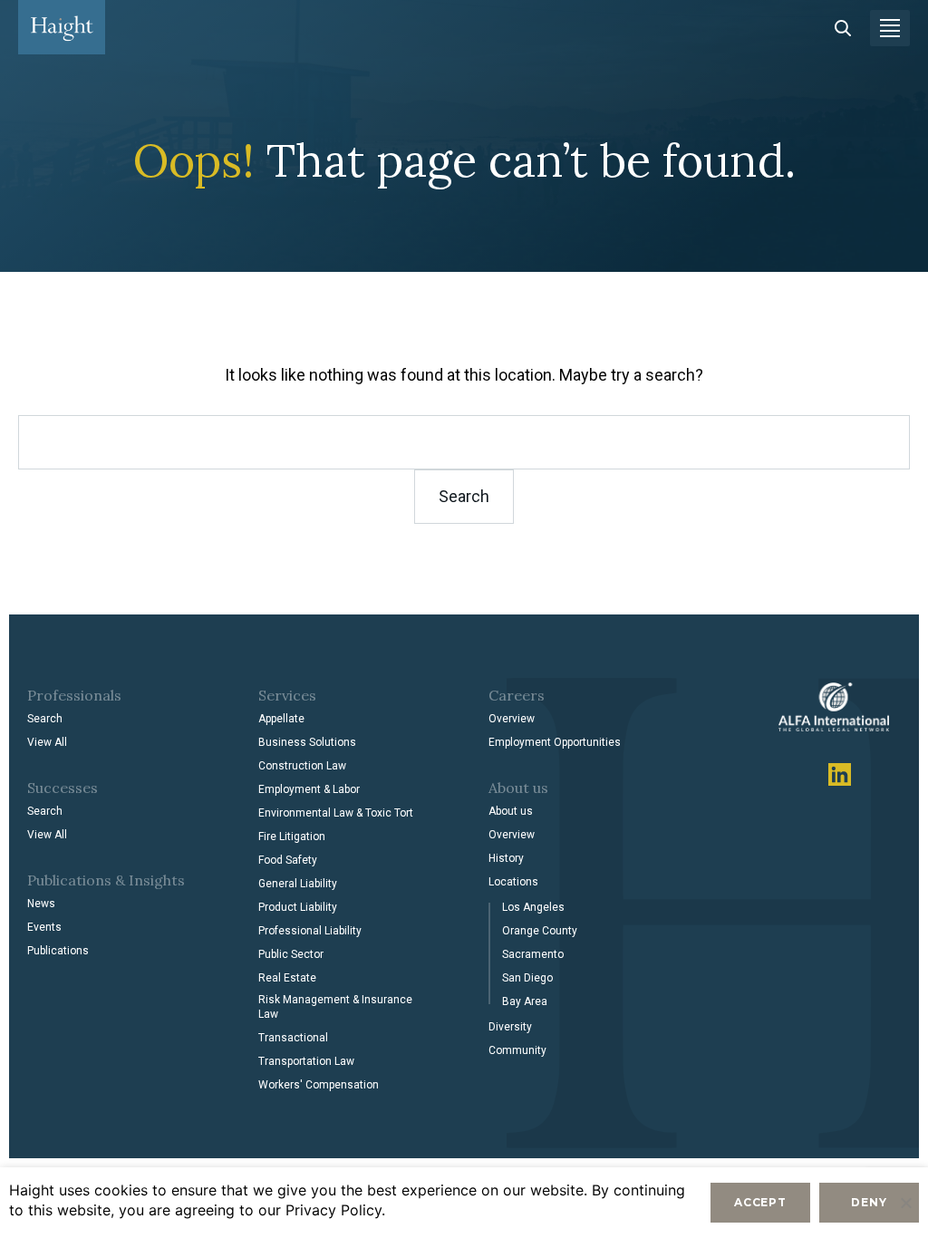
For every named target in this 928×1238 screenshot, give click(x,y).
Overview (511, 718)
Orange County (539, 930)
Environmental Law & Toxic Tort (335, 813)
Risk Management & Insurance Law (335, 1006)
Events (44, 927)
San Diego (527, 978)
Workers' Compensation (318, 1084)
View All (47, 742)
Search (45, 718)
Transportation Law (306, 1061)
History (506, 858)
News (41, 903)
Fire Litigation (291, 836)
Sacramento (533, 954)
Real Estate (287, 978)
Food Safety (287, 860)
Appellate (281, 718)
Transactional (293, 1037)
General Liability (297, 883)
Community (517, 1050)
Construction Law (302, 765)
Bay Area (524, 1001)
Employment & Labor (309, 789)
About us (510, 811)
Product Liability (297, 907)
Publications (58, 950)
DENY (868, 1202)
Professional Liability (310, 930)
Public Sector (291, 954)
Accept (760, 1202)
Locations (513, 881)
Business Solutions (307, 742)
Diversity (510, 1026)
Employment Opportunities (554, 742)
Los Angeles (533, 907)
